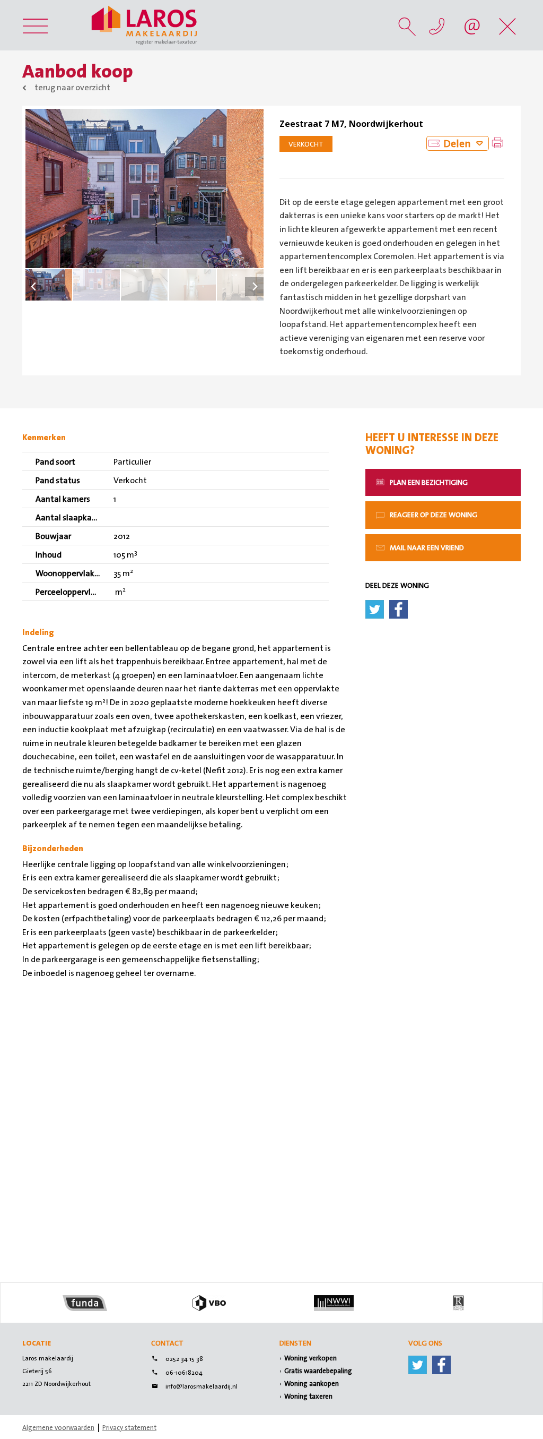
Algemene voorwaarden (58, 1427)
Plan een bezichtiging (428, 482)
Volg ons (425, 1343)
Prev (34, 286)
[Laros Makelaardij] (144, 25)
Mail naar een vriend (426, 547)
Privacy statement (129, 1427)
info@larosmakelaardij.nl (201, 1386)
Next (254, 286)
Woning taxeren (308, 1396)
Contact (167, 1343)
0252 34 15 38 (184, 1359)
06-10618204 (184, 1372)
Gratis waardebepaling (318, 1370)
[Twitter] (417, 1363)
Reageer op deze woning (432, 514)
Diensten (295, 1343)
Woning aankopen (311, 1383)
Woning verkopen (310, 1358)
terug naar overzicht (72, 87)
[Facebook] (441, 1363)
